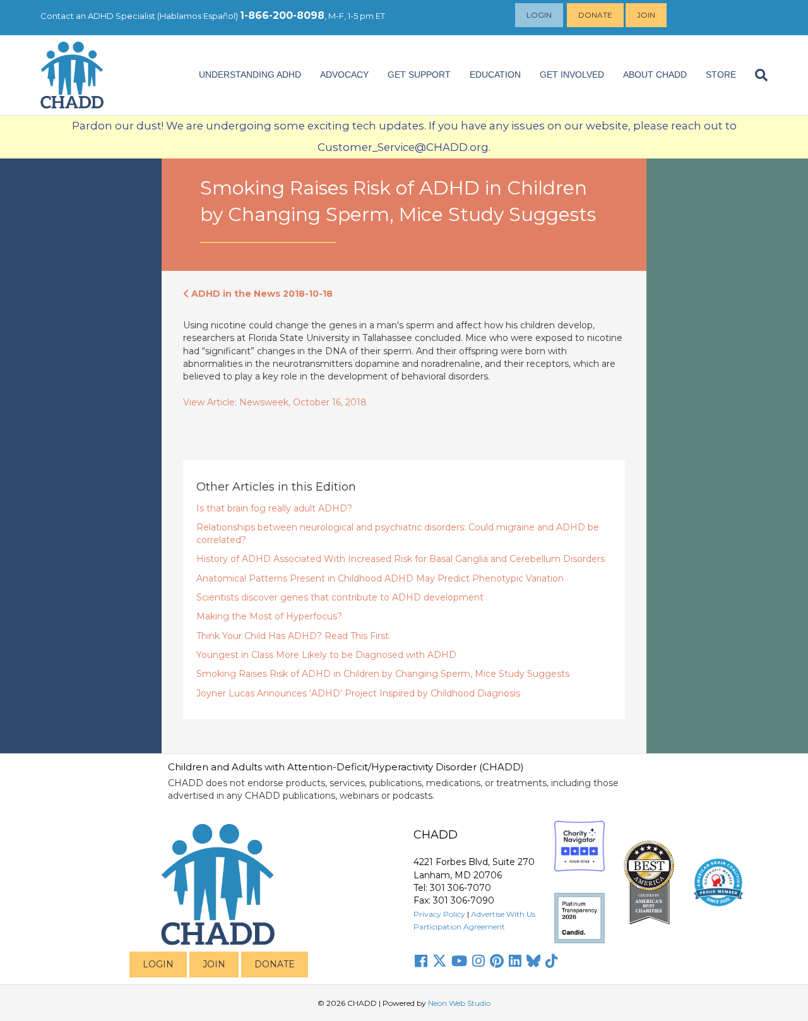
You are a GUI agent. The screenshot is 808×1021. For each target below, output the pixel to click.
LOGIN (158, 964)
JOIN (214, 964)
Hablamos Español (197, 16)
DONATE (274, 964)
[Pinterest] (497, 961)
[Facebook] (421, 961)
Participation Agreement (459, 926)
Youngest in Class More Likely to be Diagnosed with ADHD (326, 654)
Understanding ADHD (250, 74)
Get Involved (572, 74)
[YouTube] (459, 961)
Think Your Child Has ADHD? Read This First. (293, 636)
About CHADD (655, 74)
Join (646, 15)
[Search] (757, 75)
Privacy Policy (439, 914)
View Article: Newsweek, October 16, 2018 (275, 402)
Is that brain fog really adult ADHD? (274, 508)
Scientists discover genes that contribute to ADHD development (340, 597)
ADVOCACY (344, 74)
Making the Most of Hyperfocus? (269, 616)
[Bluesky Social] (533, 961)
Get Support (419, 74)
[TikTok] (551, 961)
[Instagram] (478, 961)
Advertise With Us (503, 914)
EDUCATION (495, 74)
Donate (595, 15)
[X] (439, 961)
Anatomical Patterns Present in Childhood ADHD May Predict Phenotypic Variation (380, 578)
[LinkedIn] (515, 961)
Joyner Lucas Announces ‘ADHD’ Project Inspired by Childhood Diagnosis (358, 693)
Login (539, 15)
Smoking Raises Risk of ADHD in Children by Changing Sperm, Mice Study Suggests (382, 673)
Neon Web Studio (459, 1003)
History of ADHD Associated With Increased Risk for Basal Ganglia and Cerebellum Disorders (400, 558)
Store (721, 74)
